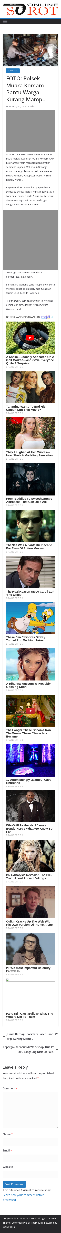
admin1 (33, 106)
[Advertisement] (30, 131)
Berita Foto (12, 70)
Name (8, 1134)
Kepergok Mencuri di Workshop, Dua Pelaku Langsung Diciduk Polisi (28, 1049)
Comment (10, 1088)
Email (7, 1150)
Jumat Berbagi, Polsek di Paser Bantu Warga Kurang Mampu (32, 1036)
